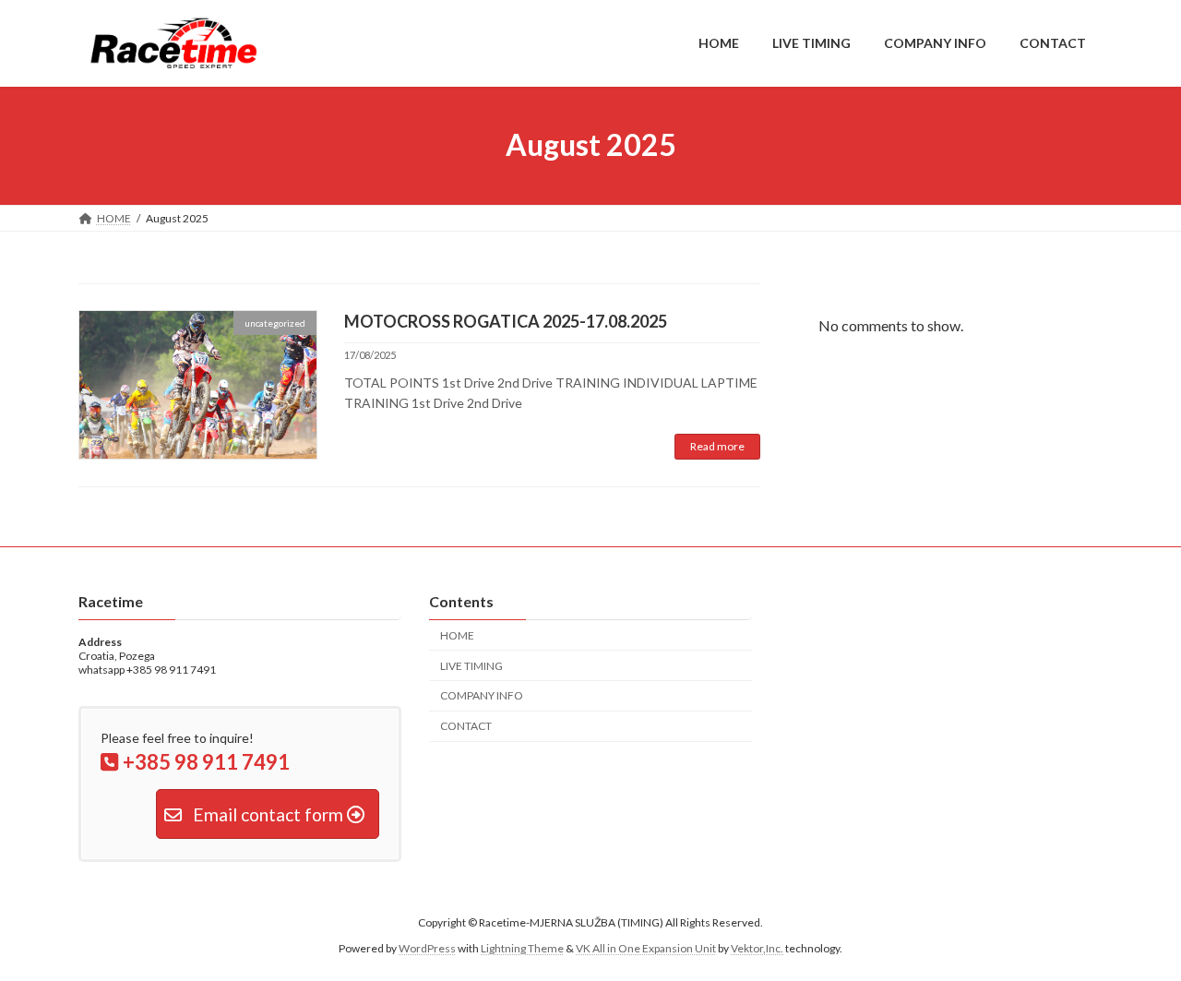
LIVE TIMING (471, 666)
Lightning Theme (522, 949)
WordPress (427, 949)
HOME (457, 635)
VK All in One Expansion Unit (646, 949)
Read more (717, 446)
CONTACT (466, 726)
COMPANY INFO (481, 695)
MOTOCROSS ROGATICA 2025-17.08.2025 (505, 321)
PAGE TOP (1135, 933)
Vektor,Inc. (757, 949)
